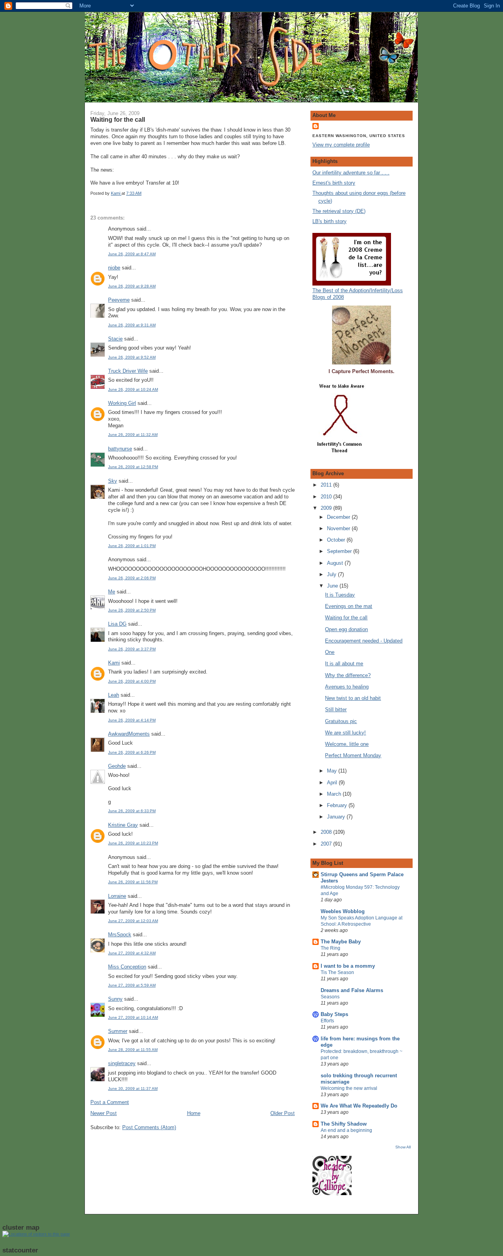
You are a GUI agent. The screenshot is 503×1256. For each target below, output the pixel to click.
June (333, 586)
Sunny (115, 999)
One (329, 652)
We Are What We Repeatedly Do (359, 1106)
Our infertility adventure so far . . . (350, 173)
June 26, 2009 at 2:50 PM (132, 610)
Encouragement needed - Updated (363, 641)
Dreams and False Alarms (352, 990)
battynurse (120, 449)
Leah (113, 695)
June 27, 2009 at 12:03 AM (133, 921)
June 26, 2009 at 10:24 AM (133, 389)
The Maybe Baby (341, 942)
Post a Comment (109, 1102)
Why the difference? (348, 675)
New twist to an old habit (353, 698)
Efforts (327, 1020)
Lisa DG (117, 624)
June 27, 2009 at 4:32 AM (132, 953)
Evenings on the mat (348, 606)
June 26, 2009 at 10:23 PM (133, 843)
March (335, 794)
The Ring (330, 948)
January (337, 817)
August (336, 563)
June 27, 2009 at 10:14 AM (133, 1017)
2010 (327, 497)
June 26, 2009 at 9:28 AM (132, 286)
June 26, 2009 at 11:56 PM (133, 882)
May (332, 771)
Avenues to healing (347, 687)
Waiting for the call (346, 618)
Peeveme (119, 300)
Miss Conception (127, 967)
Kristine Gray (123, 825)
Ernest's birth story (333, 183)
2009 (327, 508)
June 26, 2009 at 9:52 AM (132, 357)
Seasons (330, 997)
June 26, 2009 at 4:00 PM (132, 681)
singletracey (122, 1063)
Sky (112, 481)
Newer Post (103, 1113)
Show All (403, 1147)
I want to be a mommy (348, 966)
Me (111, 592)
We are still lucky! (345, 733)
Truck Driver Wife (128, 371)
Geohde (117, 766)
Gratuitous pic (341, 721)
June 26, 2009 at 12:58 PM (133, 467)
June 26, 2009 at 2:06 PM (132, 578)
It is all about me (344, 663)
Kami (114, 663)
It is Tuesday (340, 595)
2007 (327, 844)
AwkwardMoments (129, 734)
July (332, 574)
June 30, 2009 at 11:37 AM (133, 1088)
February (338, 805)
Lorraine (117, 896)
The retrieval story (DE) (338, 211)
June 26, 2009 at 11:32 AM (133, 434)
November (339, 528)
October (337, 540)
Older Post (282, 1113)
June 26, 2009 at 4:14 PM (132, 720)
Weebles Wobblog (343, 911)
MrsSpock (119, 934)
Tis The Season (337, 972)
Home (193, 1113)
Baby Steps (334, 1014)
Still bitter (336, 709)
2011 (327, 485)
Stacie (115, 339)
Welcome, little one (347, 744)
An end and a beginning (346, 1130)
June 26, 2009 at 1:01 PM (132, 546)
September (340, 551)
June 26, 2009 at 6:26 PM (132, 752)
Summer (117, 1031)
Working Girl (122, 403)
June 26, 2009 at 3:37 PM (132, 649)
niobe (114, 268)
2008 (327, 832)
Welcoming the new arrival (349, 1088)
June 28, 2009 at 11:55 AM (133, 1049)
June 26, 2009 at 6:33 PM (132, 811)
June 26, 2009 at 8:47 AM (132, 254)
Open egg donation (346, 629)
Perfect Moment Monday (353, 755)
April (333, 782)
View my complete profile (341, 145)
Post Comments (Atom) (149, 1127)
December (339, 517)
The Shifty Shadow (344, 1124)
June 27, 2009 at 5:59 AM (132, 985)
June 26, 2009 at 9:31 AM (132, 325)
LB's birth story (329, 221)
